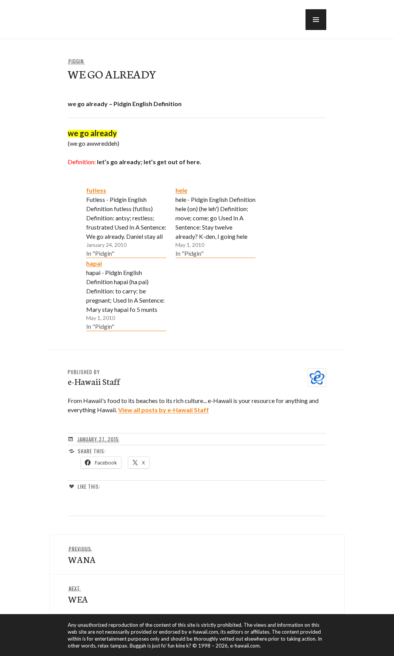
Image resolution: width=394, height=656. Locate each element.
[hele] (215, 221)
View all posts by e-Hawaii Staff (163, 409)
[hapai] (126, 294)
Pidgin (76, 61)
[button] (316, 19)
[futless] (126, 221)
